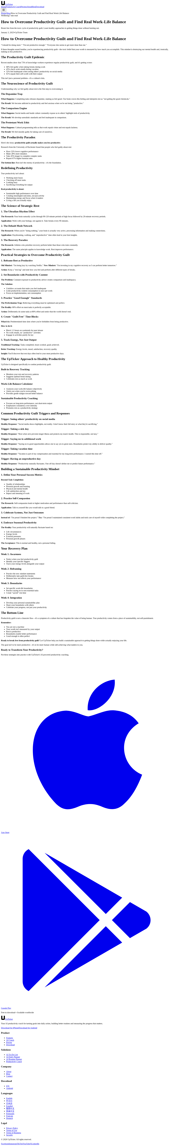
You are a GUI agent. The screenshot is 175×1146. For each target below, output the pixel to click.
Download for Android (28, 1028)
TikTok (20, 1144)
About (29, 7)
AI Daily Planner (13, 1057)
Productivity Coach (14, 1061)
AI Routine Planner (14, 1059)
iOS (7, 1086)
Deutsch (9, 1118)
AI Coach (17, 7)
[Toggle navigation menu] (3, 10)
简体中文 (10, 1111)
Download (40, 7)
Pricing (24, 7)
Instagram (13, 1144)
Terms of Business (13, 1133)
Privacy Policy (12, 1128)
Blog (34, 7)
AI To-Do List (12, 1055)
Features (9, 7)
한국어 (9, 1101)
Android (9, 1088)
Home (3, 7)
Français (9, 1116)
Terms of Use (11, 1130)
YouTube (26, 1144)
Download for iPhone (10, 1028)
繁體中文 (10, 1108)
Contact (9, 1076)
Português (10, 1114)
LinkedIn (35, 1144)
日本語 (9, 1103)
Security (9, 1135)
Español (9, 1106)
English (9, 1098)
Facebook (5, 1144)
